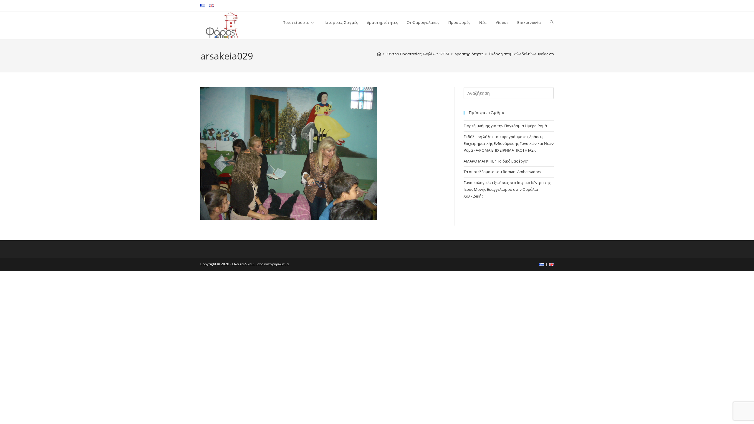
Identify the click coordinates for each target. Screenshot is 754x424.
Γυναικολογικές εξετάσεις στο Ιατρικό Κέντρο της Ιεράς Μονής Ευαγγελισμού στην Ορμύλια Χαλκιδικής (507, 189)
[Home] (379, 54)
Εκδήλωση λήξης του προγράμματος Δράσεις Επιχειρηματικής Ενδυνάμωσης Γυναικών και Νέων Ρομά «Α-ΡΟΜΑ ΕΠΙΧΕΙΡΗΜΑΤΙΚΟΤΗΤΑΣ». (509, 143)
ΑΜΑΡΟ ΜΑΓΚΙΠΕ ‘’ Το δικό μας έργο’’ (496, 161)
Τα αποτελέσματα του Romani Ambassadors (502, 171)
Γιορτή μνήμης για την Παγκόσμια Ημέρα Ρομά (505, 125)
